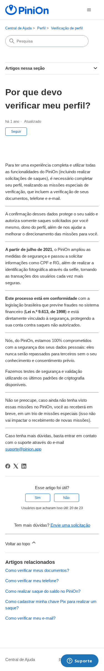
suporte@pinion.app (23, 449)
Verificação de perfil (67, 28)
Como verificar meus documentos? (37, 570)
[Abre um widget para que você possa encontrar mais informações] (79, 661)
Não (66, 498)
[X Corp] (15, 466)
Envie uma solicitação (70, 525)
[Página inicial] (27, 10)
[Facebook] (7, 466)
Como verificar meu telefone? (32, 580)
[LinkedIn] (23, 466)
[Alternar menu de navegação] (89, 10)
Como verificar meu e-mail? (30, 618)
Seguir (16, 132)
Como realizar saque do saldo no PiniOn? (42, 591)
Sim (37, 498)
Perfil (41, 28)
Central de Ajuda (18, 28)
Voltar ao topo (18, 543)
